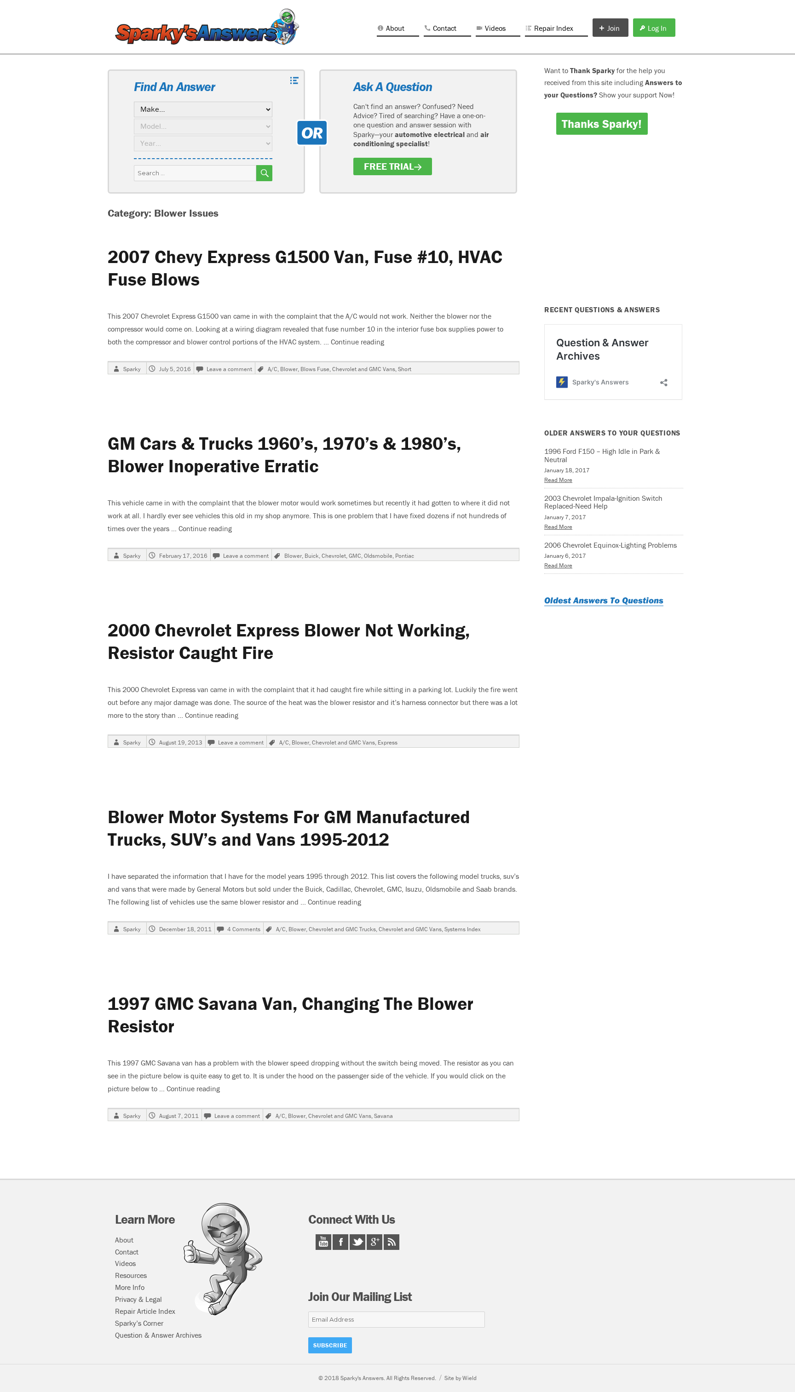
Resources (131, 1275)
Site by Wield (460, 1378)
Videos (495, 28)
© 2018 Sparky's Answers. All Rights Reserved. (377, 1378)
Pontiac (404, 556)
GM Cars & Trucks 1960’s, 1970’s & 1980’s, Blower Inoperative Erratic (284, 454)
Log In (657, 28)
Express (388, 742)
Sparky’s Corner (139, 1323)
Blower (289, 369)
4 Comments (243, 929)
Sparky (131, 369)
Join (613, 28)
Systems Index (462, 929)
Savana (383, 1116)
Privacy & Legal (138, 1299)
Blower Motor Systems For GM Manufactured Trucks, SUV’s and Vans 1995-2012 (289, 827)
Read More (558, 480)
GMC (355, 556)
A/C (272, 369)
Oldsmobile (378, 556)
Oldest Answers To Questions (603, 600)
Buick (312, 556)
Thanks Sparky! (602, 123)
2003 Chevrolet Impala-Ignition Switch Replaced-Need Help (603, 502)
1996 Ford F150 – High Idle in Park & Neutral (602, 455)
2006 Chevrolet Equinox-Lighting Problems (610, 545)
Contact (444, 28)
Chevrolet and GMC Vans (363, 369)
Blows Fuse (314, 369)
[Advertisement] (615, 226)
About (395, 28)
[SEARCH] (264, 173)
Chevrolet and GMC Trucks (342, 929)
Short (404, 369)
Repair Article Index (145, 1311)
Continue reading (357, 341)
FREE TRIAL (389, 166)
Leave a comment (229, 369)
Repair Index (553, 28)
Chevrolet (334, 556)
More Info (129, 1287)
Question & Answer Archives (158, 1335)
